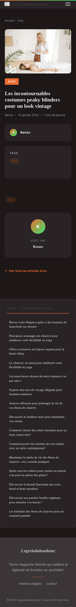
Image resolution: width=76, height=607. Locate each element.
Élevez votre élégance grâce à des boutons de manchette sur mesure (38, 324)
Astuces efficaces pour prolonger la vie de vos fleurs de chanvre (35, 405)
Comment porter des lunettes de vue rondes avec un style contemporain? (36, 446)
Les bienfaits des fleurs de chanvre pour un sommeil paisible (36, 513)
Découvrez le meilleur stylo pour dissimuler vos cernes (36, 419)
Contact (51, 583)
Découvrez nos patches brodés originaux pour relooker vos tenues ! (35, 500)
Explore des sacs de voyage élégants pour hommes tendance (35, 392)
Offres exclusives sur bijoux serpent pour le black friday (36, 351)
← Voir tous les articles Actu (26, 271)
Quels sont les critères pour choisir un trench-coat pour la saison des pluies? (37, 473)
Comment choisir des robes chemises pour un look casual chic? (38, 432)
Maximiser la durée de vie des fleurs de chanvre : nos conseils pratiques (34, 459)
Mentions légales (30, 583)
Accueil (9, 20)
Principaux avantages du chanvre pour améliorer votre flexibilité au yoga (33, 338)
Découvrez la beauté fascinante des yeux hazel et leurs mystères (35, 486)
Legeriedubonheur (26, 4)
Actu (21, 20)
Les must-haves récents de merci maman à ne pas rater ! (37, 378)
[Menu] (68, 4)
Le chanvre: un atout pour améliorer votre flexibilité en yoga (35, 365)
